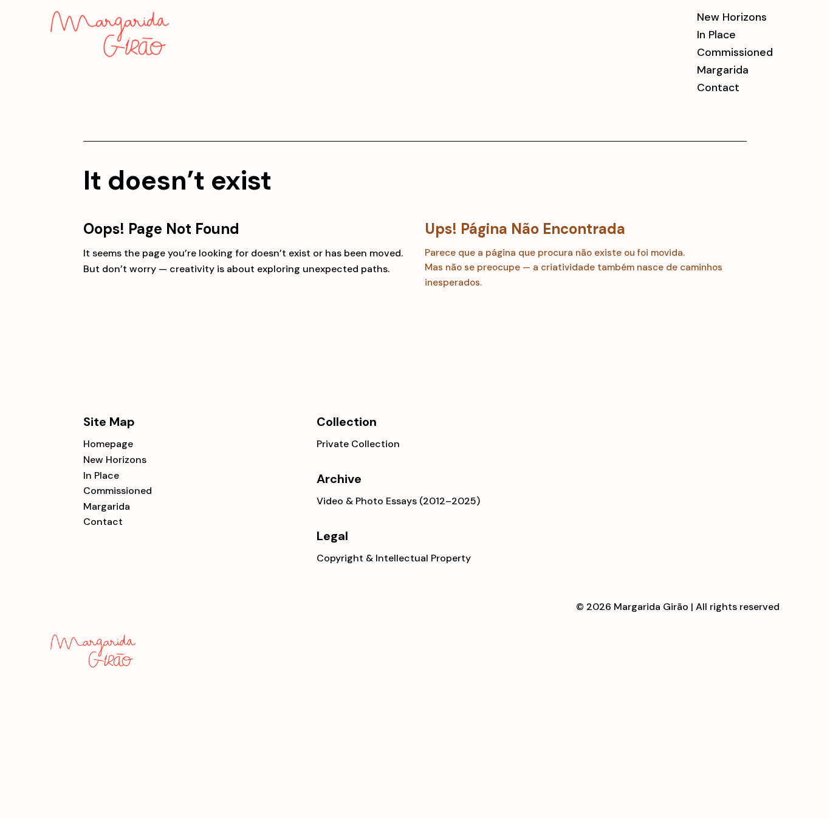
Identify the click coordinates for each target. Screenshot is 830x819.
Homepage (108, 443)
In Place (716, 35)
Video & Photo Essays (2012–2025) (398, 501)
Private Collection (358, 443)
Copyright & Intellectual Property (394, 558)
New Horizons (732, 17)
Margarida (723, 70)
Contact (718, 87)
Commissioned (735, 52)
